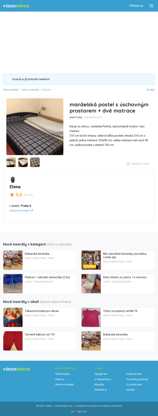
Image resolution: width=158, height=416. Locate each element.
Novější (151, 89)
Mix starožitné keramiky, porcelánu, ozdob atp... (125, 255)
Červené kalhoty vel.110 (40, 334)
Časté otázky (62, 373)
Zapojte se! (100, 373)
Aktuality (99, 384)
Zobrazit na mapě (19, 210)
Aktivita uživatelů (64, 384)
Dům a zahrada (30, 89)
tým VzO (82, 411)
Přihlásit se (136, 6)
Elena (15, 186)
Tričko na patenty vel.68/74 (120, 311)
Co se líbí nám (134, 384)
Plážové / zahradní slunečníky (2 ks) (47, 277)
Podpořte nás (133, 373)
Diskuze (59, 379)
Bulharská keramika (37, 253)
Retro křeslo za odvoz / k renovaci (125, 277)
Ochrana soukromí (111, 405)
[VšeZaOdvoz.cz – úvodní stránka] (16, 6)
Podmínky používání (137, 379)
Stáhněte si (100, 389)
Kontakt (130, 389)
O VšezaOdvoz (102, 379)
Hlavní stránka (11, 89)
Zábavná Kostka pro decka (42, 311)
